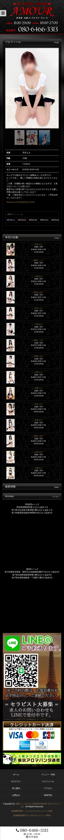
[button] (3, 13)
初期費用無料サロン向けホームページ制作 (32, 815)
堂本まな (38, 420)
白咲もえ (38, 372)
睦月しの (38, 308)
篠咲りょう (38, 260)
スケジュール (48, 781)
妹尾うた (38, 388)
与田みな (38, 324)
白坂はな (38, 276)
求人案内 (16, 788)
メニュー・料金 (48, 774)
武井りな (38, 244)
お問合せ (16, 795)
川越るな (38, 468)
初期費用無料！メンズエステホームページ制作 (32, 811)
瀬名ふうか (38, 340)
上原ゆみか (38, 452)
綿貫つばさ (38, 436)
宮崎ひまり (38, 356)
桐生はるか (38, 292)
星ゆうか (38, 404)
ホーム (16, 774)
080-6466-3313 (33, 830)
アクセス (48, 788)
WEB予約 (48, 795)
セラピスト (16, 781)
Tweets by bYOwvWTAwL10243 (20, 202)
